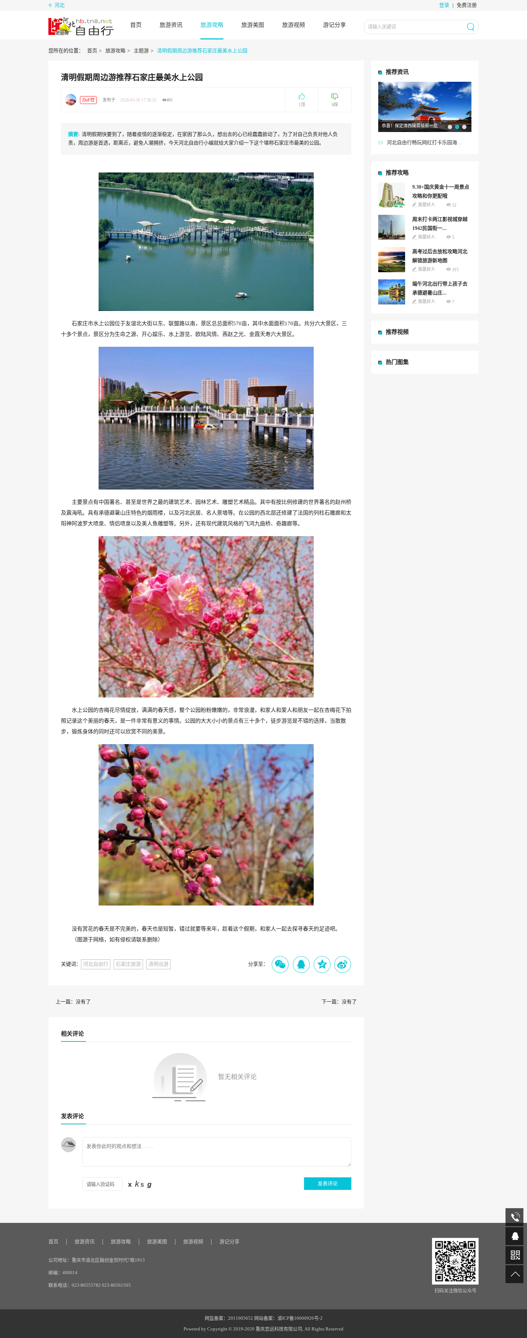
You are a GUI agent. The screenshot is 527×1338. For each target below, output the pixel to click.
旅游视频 (293, 25)
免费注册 (467, 5)
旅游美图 (252, 25)
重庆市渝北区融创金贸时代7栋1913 (108, 1260)
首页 (136, 25)
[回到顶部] (514, 1274)
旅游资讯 (171, 25)
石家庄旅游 (128, 964)
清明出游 (158, 964)
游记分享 (334, 25)
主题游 (141, 50)
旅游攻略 (211, 25)
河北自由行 (95, 964)
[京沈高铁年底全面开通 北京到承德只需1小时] (424, 106)
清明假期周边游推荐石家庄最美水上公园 (202, 50)
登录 (444, 5)
